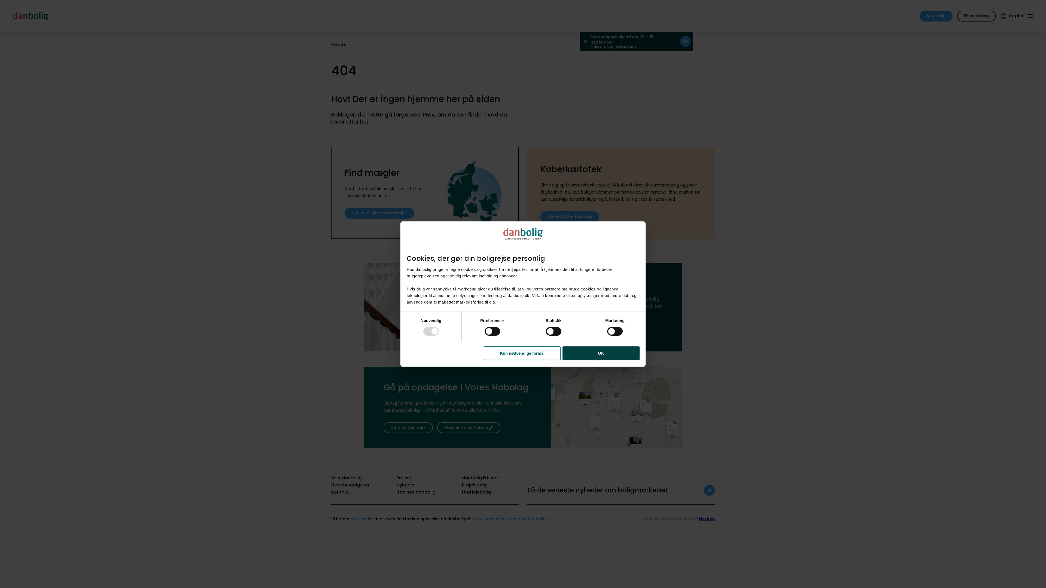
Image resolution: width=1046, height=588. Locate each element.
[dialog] (523, 294)
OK (601, 353)
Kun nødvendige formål (522, 353)
